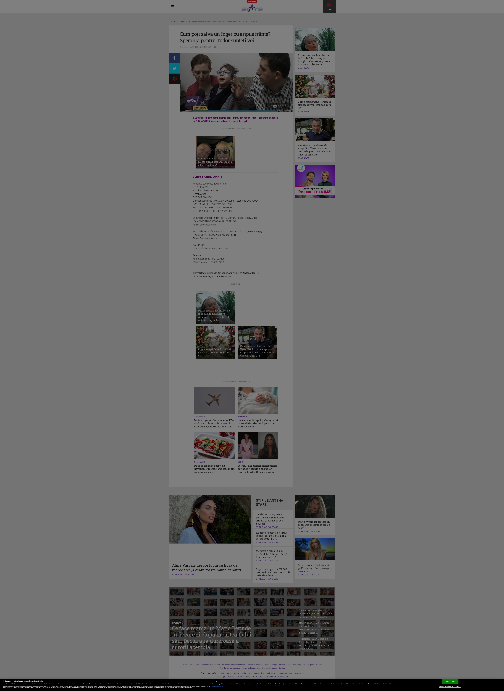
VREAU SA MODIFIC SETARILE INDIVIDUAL (450, 687)
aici (35, 687)
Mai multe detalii (179, 683)
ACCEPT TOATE (450, 681)
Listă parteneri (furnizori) (218, 686)
